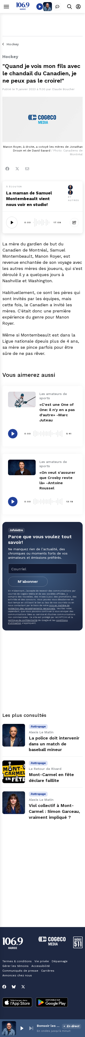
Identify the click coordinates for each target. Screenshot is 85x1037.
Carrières (47, 970)
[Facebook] (7, 169)
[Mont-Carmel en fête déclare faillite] (13, 771)
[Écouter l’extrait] (11, 222)
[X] (23, 987)
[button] (21, 1028)
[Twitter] (17, 169)
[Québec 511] (78, 947)
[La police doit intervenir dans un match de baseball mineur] (13, 735)
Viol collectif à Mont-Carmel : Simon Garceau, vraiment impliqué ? (54, 811)
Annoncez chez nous (17, 975)
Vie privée (41, 961)
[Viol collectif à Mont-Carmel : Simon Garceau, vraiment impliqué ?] (13, 802)
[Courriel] (27, 169)
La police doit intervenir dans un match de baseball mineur (54, 743)
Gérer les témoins (15, 966)
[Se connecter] (78, 6)
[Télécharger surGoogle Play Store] (52, 1003)
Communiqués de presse (20, 970)
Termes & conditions (17, 961)
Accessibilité (40, 966)
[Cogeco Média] (52, 944)
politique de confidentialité (22, 620)
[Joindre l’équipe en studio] (57, 6)
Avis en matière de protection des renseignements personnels (38, 606)
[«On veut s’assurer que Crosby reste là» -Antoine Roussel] (22, 467)
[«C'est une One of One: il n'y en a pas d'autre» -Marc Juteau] (22, 399)
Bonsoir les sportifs (48, 1026)
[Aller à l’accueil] (23, 8)
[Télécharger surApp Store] (17, 1003)
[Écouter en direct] (39, 6)
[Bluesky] (14, 987)
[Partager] (74, 222)
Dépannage (60, 961)
